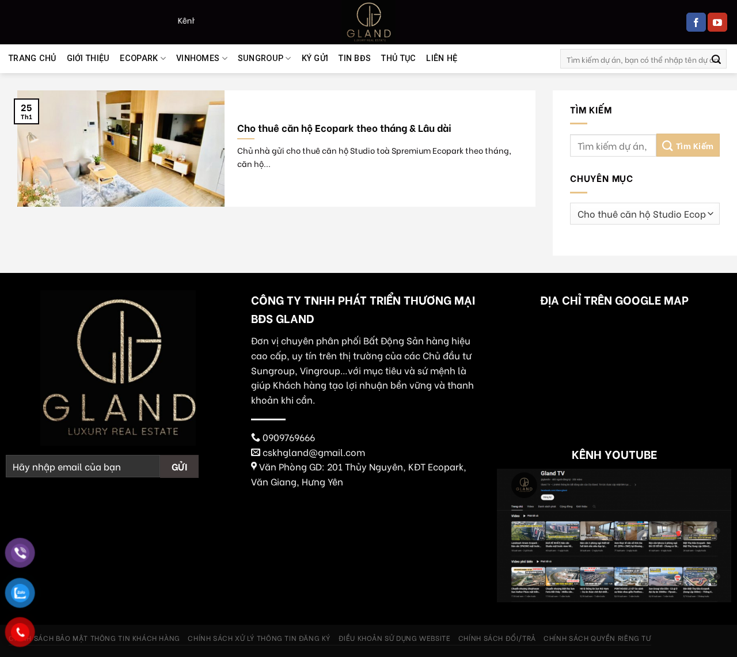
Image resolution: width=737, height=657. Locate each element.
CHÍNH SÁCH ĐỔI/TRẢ (497, 637)
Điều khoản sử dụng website (395, 637)
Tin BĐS (355, 58)
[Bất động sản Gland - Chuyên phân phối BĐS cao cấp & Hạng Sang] (368, 22)
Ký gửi (315, 58)
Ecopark (139, 58)
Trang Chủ (32, 58)
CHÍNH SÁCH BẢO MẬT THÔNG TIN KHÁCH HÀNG (94, 637)
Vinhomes (197, 58)
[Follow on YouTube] (717, 22)
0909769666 (289, 436)
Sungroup (260, 58)
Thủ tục (398, 58)
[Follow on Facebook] (696, 22)
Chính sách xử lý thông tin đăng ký (259, 637)
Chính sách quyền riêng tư (597, 637)
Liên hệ (441, 58)
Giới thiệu (88, 58)
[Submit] (716, 59)
